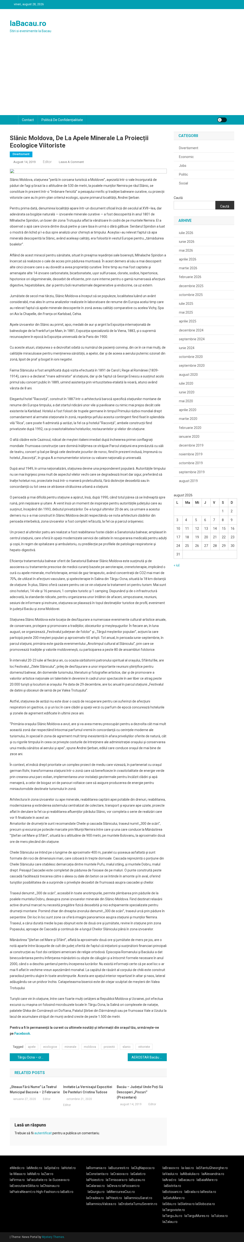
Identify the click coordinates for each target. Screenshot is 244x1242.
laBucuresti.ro (118, 1168)
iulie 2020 (186, 383)
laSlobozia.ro (205, 1204)
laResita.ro (208, 1192)
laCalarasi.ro (95, 1186)
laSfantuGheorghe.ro (212, 1168)
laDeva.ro (114, 1186)
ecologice (50, 1047)
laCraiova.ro (119, 1174)
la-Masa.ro (18, 1174)
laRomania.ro (96, 1168)
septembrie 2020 (192, 365)
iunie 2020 (186, 392)
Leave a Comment (71, 162)
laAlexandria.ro (213, 1174)
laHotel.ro (68, 1168)
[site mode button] (222, 119)
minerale (70, 1047)
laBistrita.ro (172, 1186)
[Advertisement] (122, 79)
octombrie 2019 (191, 463)
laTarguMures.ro (196, 1216)
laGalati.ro (138, 1174)
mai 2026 (186, 250)
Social (183, 183)
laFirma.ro (17, 1180)
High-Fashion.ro (48, 1192)
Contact (28, 120)
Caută (178, 198)
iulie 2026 (186, 233)
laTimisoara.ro (116, 1180)
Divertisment (21, 154)
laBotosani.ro (172, 1192)
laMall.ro (33, 1174)
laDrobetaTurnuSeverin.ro (137, 1204)
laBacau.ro (28, 23)
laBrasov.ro (171, 1168)
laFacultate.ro (37, 1180)
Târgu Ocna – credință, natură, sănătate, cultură (33, 1057)
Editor (47, 162)
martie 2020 (188, 419)
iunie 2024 (186, 348)
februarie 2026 (190, 277)
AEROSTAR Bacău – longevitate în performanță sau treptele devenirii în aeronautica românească (149, 1057)
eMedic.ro (17, 1168)
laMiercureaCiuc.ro (121, 1192)
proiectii (109, 1047)
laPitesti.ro (114, 1198)
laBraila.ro (191, 1192)
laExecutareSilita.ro (24, 1186)
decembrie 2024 (191, 330)
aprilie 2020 (187, 410)
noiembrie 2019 (191, 454)
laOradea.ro (95, 1198)
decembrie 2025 (191, 286)
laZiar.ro (47, 1174)
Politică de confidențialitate (62, 120)
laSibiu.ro (169, 1204)
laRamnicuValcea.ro (101, 1204)
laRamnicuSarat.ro (138, 1198)
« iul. (177, 565)
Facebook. (22, 1033)
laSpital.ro (51, 1168)
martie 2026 (188, 268)
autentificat (43, 1133)
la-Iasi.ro (187, 1168)
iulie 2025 (186, 303)
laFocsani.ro (130, 1186)
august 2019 (188, 481)
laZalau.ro (170, 1222)
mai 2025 (186, 312)
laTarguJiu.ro (173, 1216)
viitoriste (144, 1047)
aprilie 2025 (187, 321)
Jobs (182, 166)
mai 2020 (186, 401)
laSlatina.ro (186, 1204)
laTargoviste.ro (174, 1210)
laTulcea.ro (219, 1216)
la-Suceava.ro (59, 1180)
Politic (183, 174)
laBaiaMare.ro (207, 1180)
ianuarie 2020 (189, 436)
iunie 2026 (186, 242)
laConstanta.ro (97, 1174)
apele (32, 1047)
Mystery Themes (53, 1237)
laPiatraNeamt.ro (23, 1192)
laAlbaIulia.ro (189, 1174)
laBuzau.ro (137, 1180)
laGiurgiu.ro (97, 1192)
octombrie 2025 (191, 295)
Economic (186, 157)
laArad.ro (169, 1180)
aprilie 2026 (187, 259)
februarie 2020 (190, 428)
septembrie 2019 (192, 472)
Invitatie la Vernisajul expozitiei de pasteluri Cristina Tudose (87, 1089)
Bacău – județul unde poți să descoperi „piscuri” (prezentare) (140, 1092)
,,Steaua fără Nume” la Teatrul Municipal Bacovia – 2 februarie (35, 1089)
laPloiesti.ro (95, 1180)
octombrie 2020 (191, 357)
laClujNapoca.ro (143, 1168)
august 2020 (188, 375)
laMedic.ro (35, 1168)
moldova (90, 1047)
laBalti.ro (66, 1192)
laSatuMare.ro (174, 1198)
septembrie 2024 (192, 339)
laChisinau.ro (50, 1186)
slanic (126, 1047)
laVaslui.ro (171, 1174)
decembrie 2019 (191, 445)
